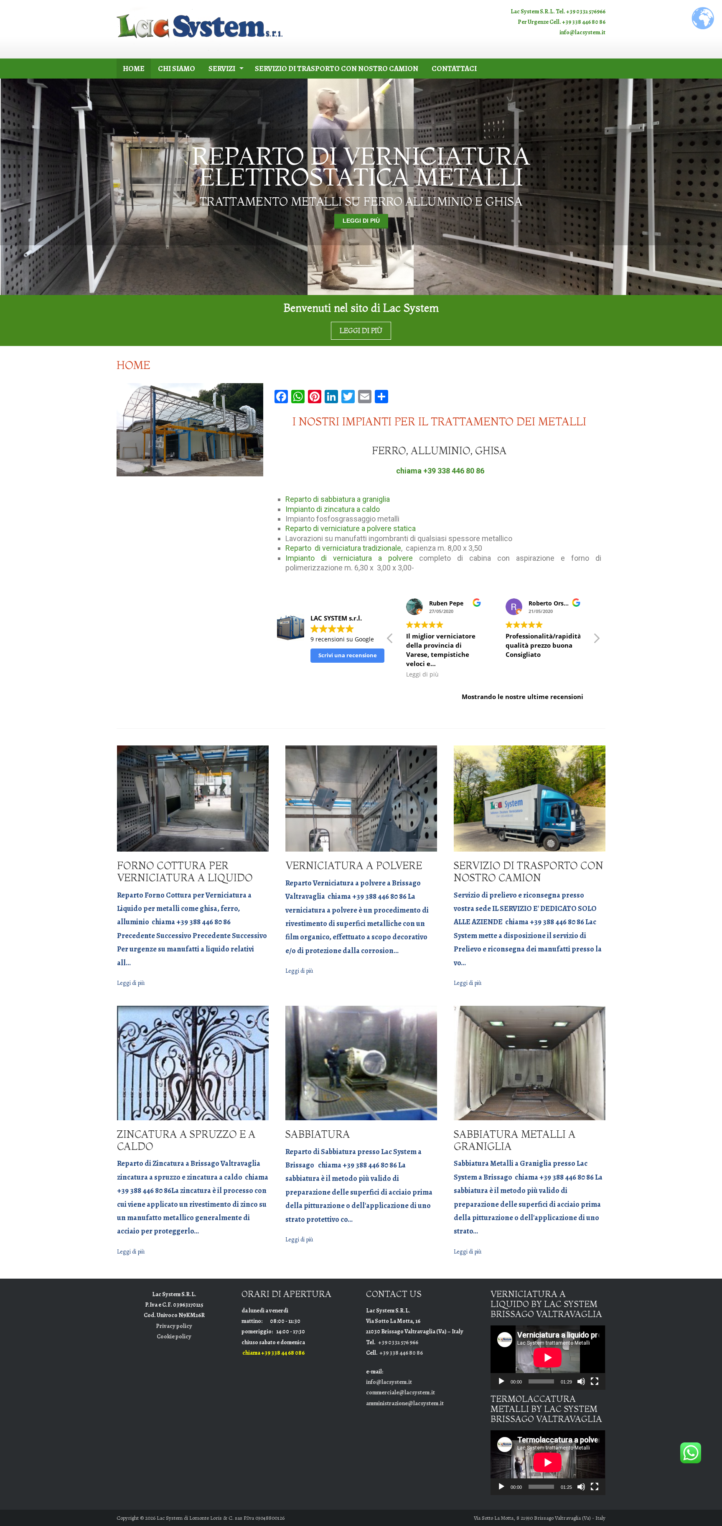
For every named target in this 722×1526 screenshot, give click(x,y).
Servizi (221, 69)
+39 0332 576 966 (398, 1342)
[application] (548, 1357)
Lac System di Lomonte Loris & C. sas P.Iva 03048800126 (221, 1517)
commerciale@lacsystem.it (400, 1392)
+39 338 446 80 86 (401, 1353)
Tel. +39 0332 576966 (580, 11)
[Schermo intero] (594, 1381)
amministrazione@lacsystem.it (405, 1403)
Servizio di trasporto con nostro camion (336, 69)
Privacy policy (174, 1326)
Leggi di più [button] (439, 674)
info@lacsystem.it (582, 32)
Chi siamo (176, 69)
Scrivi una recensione (347, 655)
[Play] (501, 1381)
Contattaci (454, 69)
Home (134, 69)
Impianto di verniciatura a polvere (349, 558)
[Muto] (581, 1381)
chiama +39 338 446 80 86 (440, 470)
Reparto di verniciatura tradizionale (343, 548)
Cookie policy (174, 1336)
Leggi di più (361, 220)
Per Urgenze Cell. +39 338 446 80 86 (561, 22)
